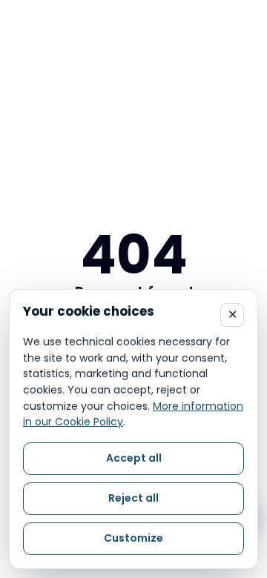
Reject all (133, 498)
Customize (133, 538)
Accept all (134, 458)
